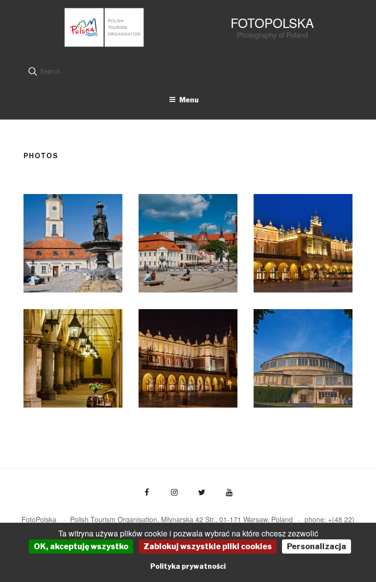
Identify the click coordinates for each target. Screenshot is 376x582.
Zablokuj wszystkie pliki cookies (207, 546)
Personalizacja (316, 546)
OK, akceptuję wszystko (81, 546)
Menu (189, 100)
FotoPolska (272, 22)
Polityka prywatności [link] (188, 566)
